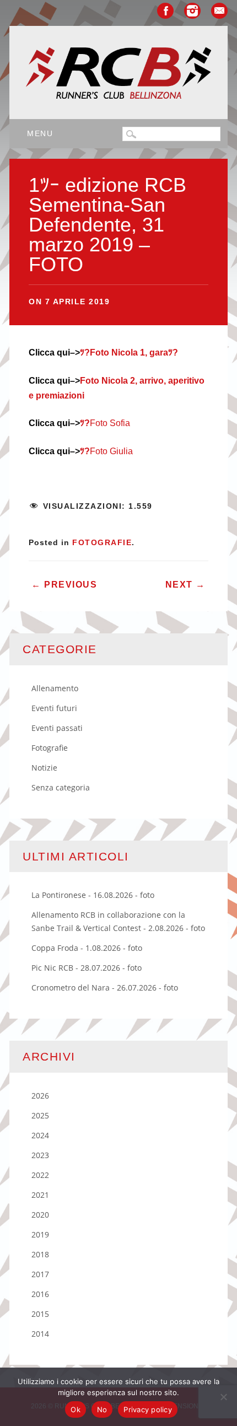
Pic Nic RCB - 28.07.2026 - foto (86, 967)
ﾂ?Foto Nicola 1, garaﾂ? (129, 352)
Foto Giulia (106, 451)
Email (219, 11)
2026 (40, 1095)
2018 (40, 1254)
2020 (40, 1214)
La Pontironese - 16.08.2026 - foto (92, 895)
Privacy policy (147, 1409)
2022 (40, 1175)
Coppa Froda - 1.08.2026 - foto (86, 948)
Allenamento (54, 688)
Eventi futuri (54, 708)
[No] (223, 1396)
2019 (40, 1234)
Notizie (44, 767)
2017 (40, 1274)
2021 (40, 1195)
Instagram (192, 11)
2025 (40, 1115)
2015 (40, 1314)
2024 (40, 1135)
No (102, 1409)
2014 (40, 1333)
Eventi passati (57, 728)
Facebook (165, 11)
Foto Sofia (105, 423)
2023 (40, 1155)
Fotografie (102, 542)
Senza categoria (60, 787)
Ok (75, 1409)
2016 (40, 1294)
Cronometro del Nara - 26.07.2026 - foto (104, 987)
